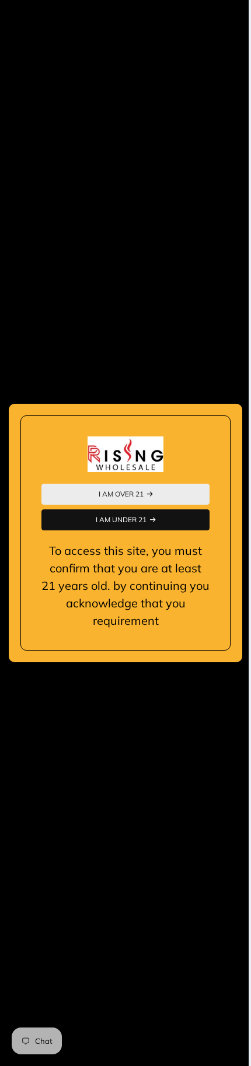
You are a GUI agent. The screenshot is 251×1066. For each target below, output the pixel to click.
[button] (121, 494)
